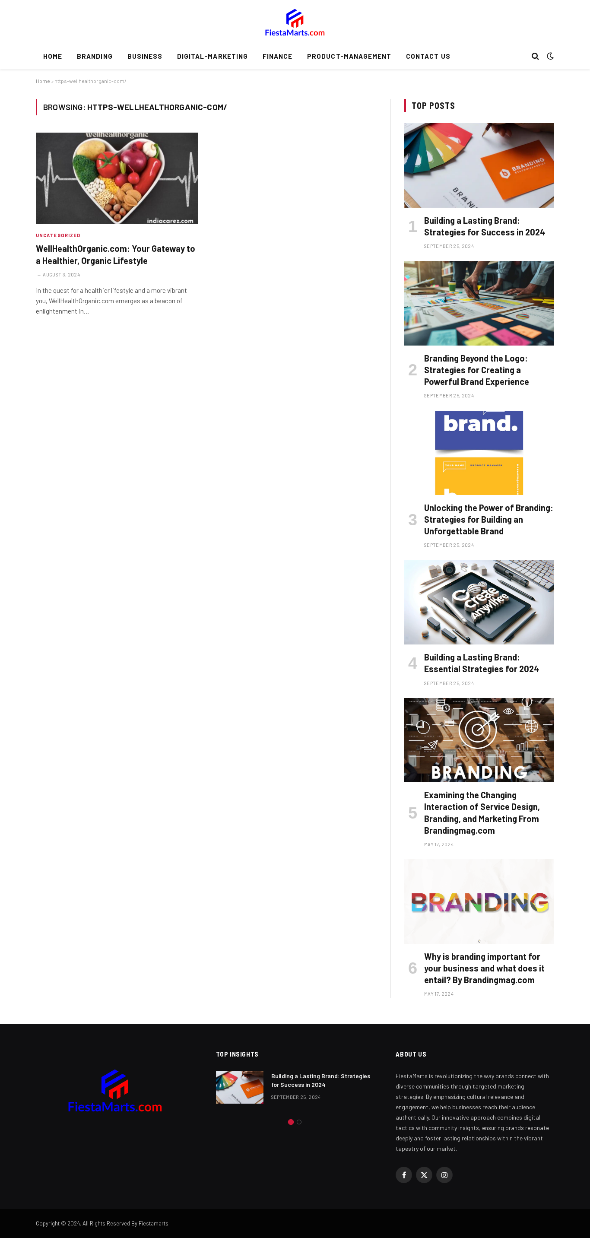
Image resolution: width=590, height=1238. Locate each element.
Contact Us (428, 56)
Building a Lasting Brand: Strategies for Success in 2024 (485, 226)
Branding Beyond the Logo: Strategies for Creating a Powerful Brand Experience (476, 370)
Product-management (349, 56)
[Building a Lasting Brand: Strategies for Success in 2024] (479, 165)
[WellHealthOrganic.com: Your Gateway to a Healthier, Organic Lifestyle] (117, 178)
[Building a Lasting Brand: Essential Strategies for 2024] (479, 602)
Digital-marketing (212, 56)
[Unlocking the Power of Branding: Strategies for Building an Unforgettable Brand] (479, 453)
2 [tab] (299, 1122)
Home (52, 56)
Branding (94, 56)
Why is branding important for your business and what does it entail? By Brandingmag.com (484, 968)
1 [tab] (291, 1122)
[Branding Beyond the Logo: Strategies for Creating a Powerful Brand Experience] (479, 303)
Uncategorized (58, 235)
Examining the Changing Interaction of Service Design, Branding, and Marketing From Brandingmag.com (482, 812)
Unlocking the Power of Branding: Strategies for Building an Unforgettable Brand (488, 519)
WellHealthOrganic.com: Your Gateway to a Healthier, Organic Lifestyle (115, 254)
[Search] (535, 56)
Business (144, 56)
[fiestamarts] (295, 21)
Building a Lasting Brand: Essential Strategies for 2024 (481, 663)
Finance (277, 56)
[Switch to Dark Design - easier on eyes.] (549, 56)
